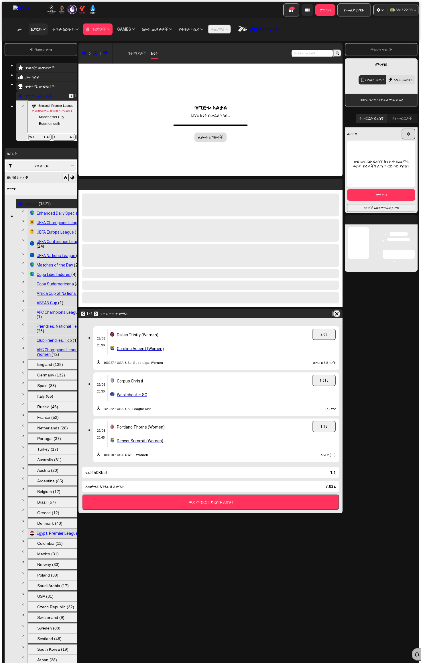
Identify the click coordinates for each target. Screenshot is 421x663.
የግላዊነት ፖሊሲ (366, 229)
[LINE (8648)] (84, 53)
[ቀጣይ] (96, 313)
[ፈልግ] (337, 53)
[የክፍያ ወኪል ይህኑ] (307, 10)
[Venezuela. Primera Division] (105, 53)
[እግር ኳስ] (95, 53)
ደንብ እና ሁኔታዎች (403, 225)
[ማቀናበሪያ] (380, 10)
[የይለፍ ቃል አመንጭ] (391, 198)
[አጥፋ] (336, 313)
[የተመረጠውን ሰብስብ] (65, 177)
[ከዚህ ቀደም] (71, 96)
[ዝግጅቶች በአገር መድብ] (72, 177)
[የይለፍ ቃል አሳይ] (407, 198)
